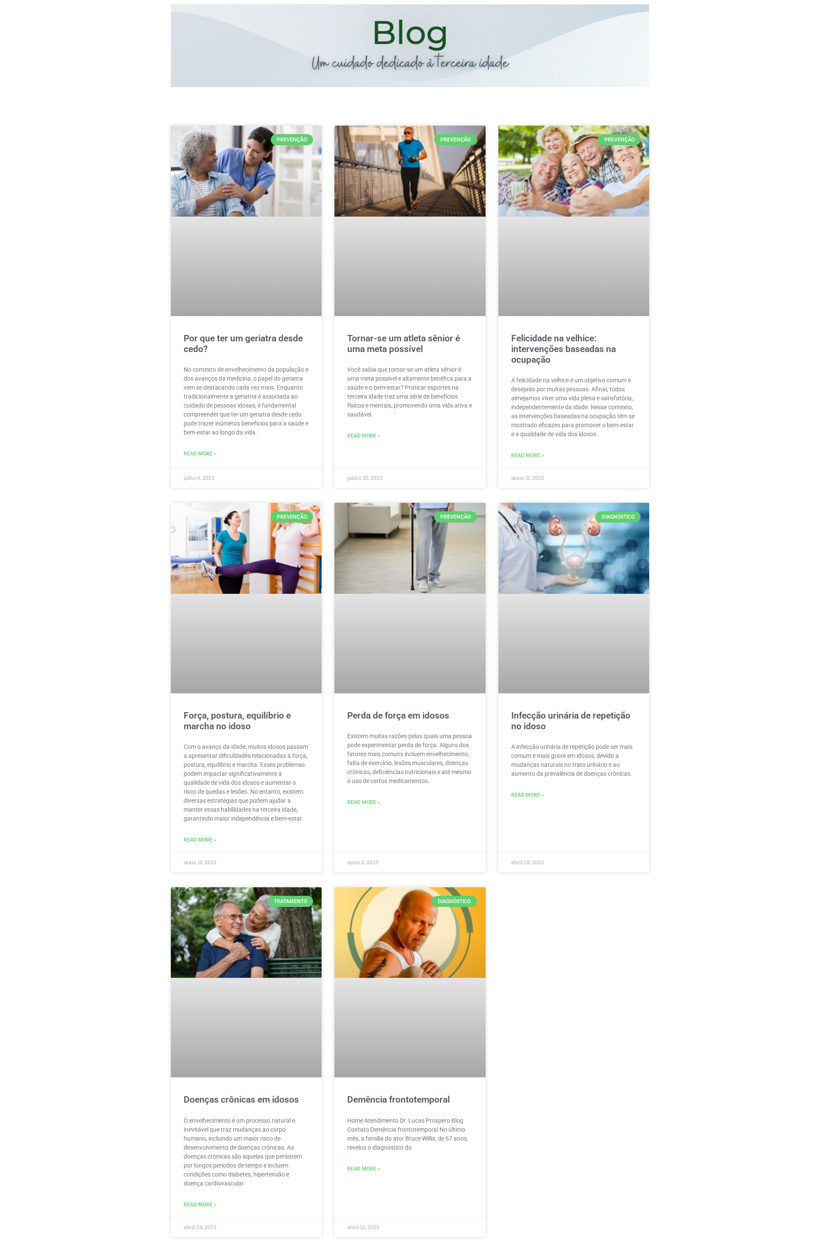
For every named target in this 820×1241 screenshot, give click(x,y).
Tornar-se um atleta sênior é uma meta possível (403, 343)
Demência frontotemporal (398, 1099)
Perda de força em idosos (398, 715)
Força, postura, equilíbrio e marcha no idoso (237, 720)
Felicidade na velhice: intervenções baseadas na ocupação (563, 349)
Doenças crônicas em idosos (241, 1099)
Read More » (200, 454)
